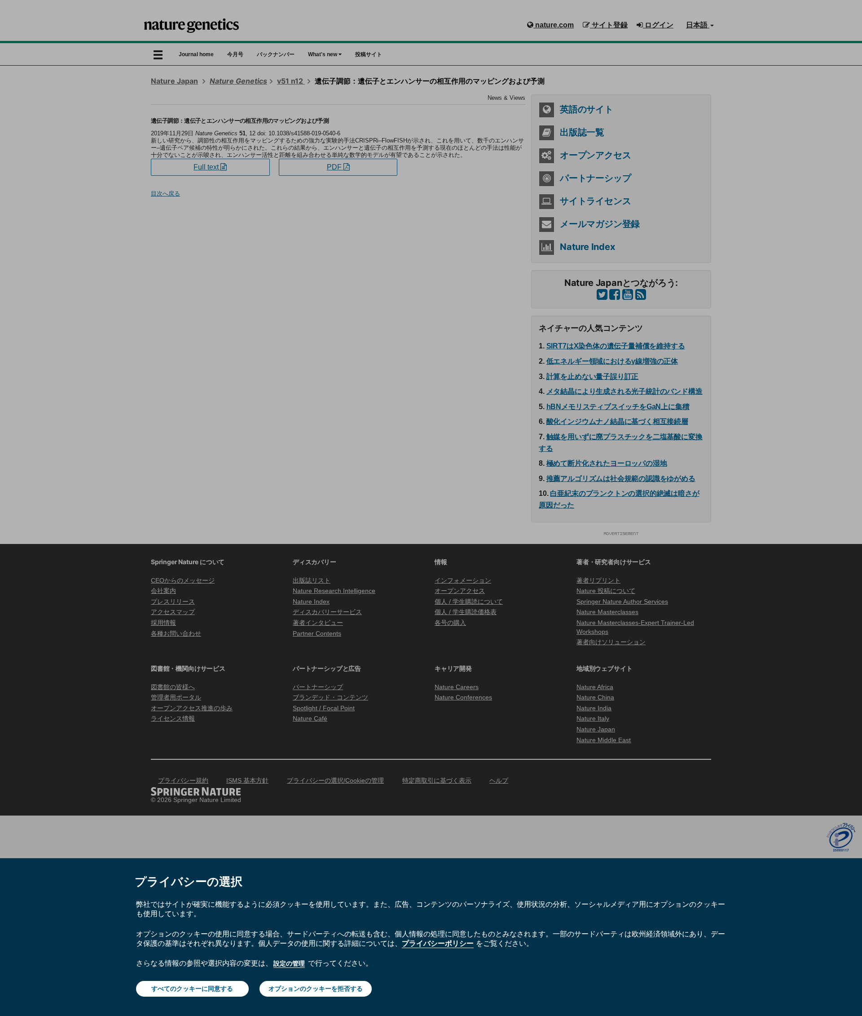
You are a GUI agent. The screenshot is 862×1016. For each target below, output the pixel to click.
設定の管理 (289, 963)
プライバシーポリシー (438, 943)
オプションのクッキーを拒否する (315, 988)
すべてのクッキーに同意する (192, 988)
